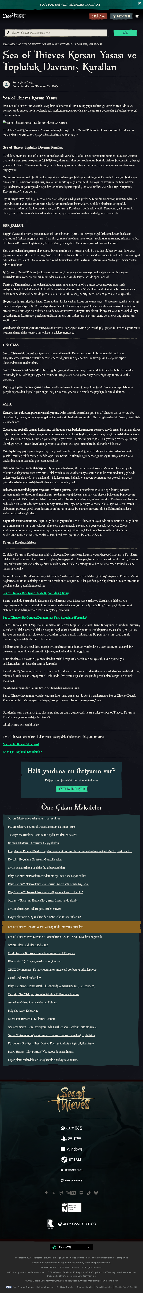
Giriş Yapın (123, 16)
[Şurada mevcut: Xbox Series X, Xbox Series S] (71, 1128)
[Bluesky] (96, 1192)
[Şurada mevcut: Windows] (71, 1149)
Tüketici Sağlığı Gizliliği (126, 1287)
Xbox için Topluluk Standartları (22, 752)
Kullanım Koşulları (45, 1287)
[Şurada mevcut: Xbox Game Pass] (71, 1170)
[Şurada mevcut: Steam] (71, 1160)
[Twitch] (60, 1192)
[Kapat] (140, 3)
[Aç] (137, 16)
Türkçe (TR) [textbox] (65, 1247)
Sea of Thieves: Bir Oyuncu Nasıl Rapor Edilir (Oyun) (36, 593)
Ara (125, 33)
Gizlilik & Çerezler (65, 1287)
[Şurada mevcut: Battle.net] (71, 1181)
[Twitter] (53, 1192)
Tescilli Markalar (104, 1287)
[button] (71, 1247)
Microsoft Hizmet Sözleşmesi (21, 744)
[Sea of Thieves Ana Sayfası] (45, 16)
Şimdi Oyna (98, 16)
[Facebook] (46, 1192)
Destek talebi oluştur (71, 789)
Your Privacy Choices (23, 1287)
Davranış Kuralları (85, 1287)
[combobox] (56, 33)
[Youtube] (71, 1192)
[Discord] (81, 1192)
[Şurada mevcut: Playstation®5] (71, 1139)
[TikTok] (89, 1192)
